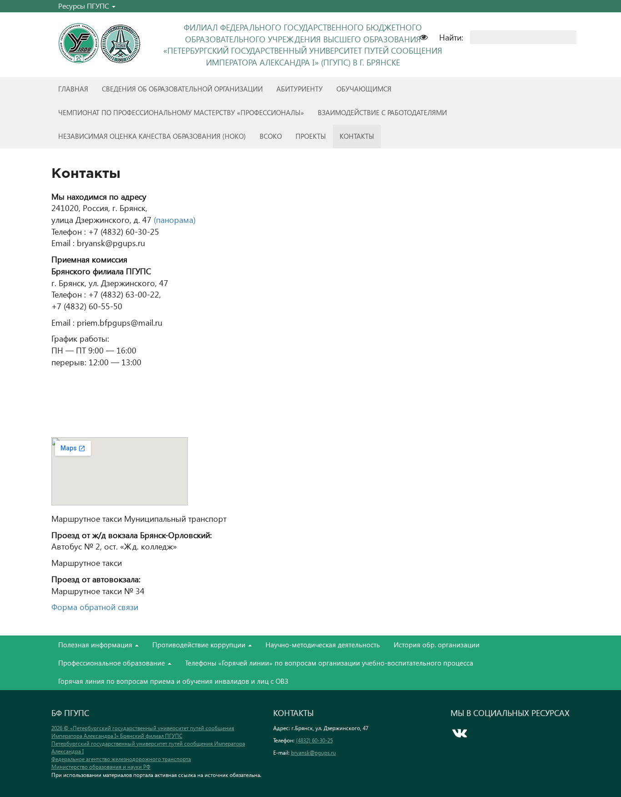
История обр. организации (437, 644)
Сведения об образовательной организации (182, 88)
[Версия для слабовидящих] (428, 36)
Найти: (451, 37)
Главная (73, 88)
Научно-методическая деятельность (322, 644)
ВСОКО (271, 136)
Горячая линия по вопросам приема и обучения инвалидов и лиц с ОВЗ (173, 681)
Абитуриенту (299, 88)
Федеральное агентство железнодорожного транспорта (121, 759)
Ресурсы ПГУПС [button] (84, 5)
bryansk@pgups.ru (313, 752)
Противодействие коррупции (199, 644)
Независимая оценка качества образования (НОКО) (152, 136)
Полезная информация (96, 644)
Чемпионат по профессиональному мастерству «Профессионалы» (181, 112)
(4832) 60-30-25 (314, 740)
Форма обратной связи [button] (94, 606)
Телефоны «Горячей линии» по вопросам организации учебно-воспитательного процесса (329, 662)
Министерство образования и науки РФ (100, 766)
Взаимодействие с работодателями (382, 112)
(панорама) (174, 219)
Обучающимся (363, 88)
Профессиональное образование (112, 662)
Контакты (357, 136)
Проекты (310, 136)
